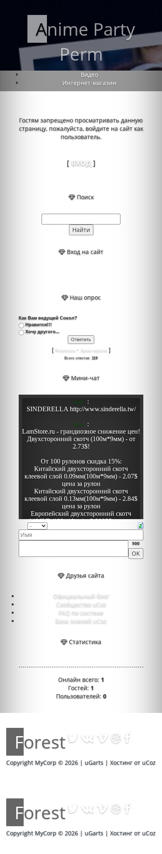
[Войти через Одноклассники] (102, 274)
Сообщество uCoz (81, 604)
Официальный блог (81, 596)
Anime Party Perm (85, 41)
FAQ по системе (81, 613)
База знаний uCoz (81, 621)
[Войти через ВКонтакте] (74, 274)
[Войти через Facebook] (88, 274)
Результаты (65, 351)
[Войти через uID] (60, 274)
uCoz (149, 762)
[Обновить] (140, 525)
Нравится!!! (38, 324)
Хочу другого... (42, 331)
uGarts (94, 762)
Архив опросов (94, 351)
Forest (40, 742)
